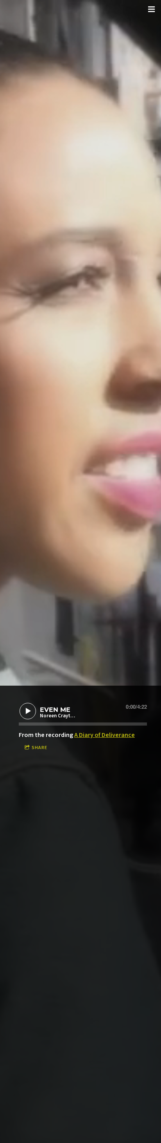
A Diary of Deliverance (104, 735)
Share (39, 747)
